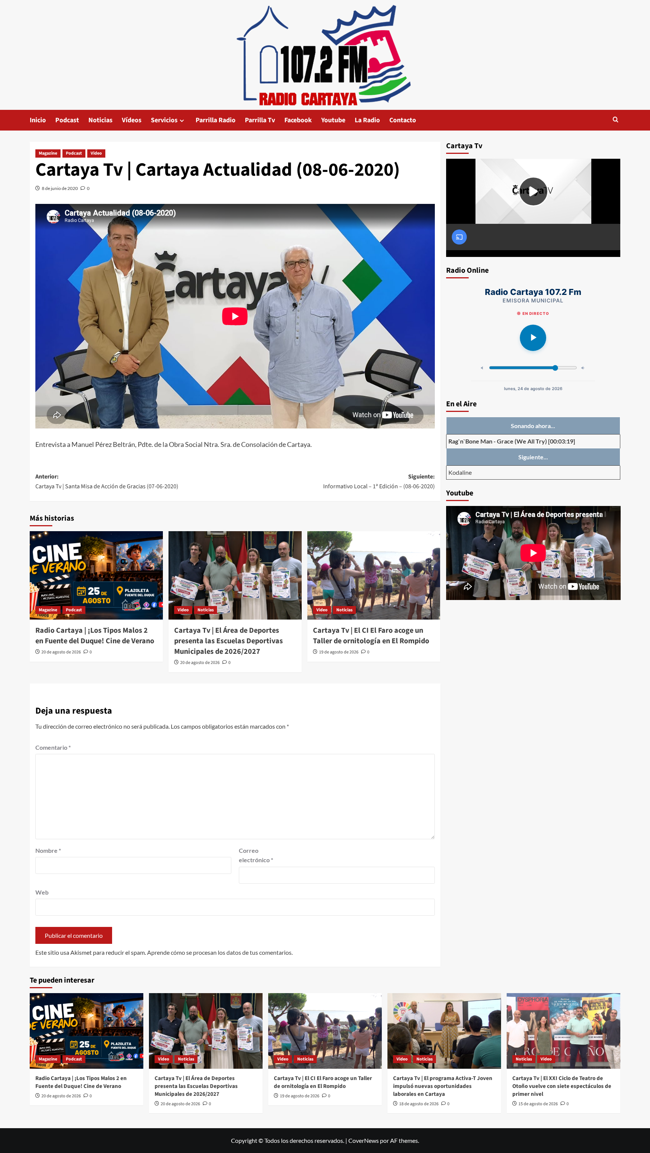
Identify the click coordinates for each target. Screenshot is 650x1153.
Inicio (38, 120)
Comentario (53, 747)
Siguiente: (379, 481)
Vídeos (131, 120)
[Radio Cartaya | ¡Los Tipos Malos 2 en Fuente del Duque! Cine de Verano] (96, 575)
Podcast (67, 120)
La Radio (367, 120)
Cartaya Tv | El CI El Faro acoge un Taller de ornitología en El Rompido (371, 635)
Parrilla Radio (215, 120)
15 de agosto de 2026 (538, 1104)
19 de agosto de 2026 (338, 652)
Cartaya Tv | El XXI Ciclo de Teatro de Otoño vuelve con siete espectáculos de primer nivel (561, 1086)
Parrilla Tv (260, 120)
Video (96, 153)
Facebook (298, 120)
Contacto (402, 120)
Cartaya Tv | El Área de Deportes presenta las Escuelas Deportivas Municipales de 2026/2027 (228, 641)
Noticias (100, 120)
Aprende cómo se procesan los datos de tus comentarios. (220, 952)
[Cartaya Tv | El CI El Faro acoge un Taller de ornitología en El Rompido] (373, 575)
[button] (615, 120)
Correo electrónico (256, 855)
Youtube (333, 120)
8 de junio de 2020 (60, 188)
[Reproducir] (533, 338)
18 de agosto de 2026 (419, 1104)
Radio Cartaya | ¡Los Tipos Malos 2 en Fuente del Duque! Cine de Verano (94, 635)
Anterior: (106, 481)
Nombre (48, 850)
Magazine (48, 153)
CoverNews (363, 1140)
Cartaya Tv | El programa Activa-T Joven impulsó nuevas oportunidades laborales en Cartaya (442, 1086)
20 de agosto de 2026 (61, 652)
